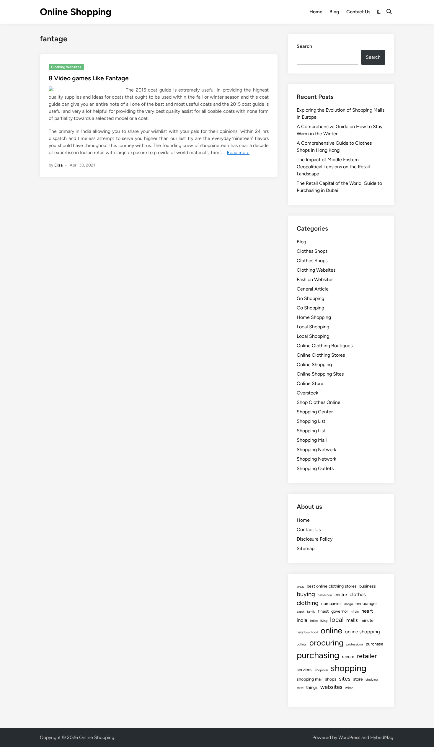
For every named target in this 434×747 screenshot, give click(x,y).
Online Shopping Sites (320, 374)
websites (331, 687)
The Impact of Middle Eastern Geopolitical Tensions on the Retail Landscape (333, 167)
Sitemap (305, 548)
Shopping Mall (312, 440)
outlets (301, 644)
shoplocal (321, 670)
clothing (308, 602)
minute (366, 620)
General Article (313, 289)
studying (372, 679)
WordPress (349, 737)
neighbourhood (307, 632)
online (331, 630)
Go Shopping (310, 298)
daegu (348, 604)
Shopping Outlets (315, 468)
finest (323, 611)
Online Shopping (75, 11)
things (312, 687)
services (304, 669)
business (367, 586)
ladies (314, 621)
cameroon (325, 595)
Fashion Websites (315, 279)
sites (344, 678)
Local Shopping (313, 327)
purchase (374, 644)
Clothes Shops (312, 251)
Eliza (58, 165)
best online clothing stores (332, 586)
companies (331, 603)
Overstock (307, 393)
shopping (348, 668)
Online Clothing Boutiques (325, 345)
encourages (366, 603)
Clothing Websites (66, 67)
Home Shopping (314, 317)
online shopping (362, 632)
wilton (349, 688)
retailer (367, 656)
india (302, 620)
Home (315, 11)
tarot (300, 688)
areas (300, 586)
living (323, 621)
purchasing (318, 655)
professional (354, 644)
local (337, 619)
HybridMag (381, 737)
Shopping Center (315, 412)
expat (300, 612)
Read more (238, 152)
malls (352, 620)
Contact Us (358, 11)
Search (304, 46)
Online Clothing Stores (321, 355)
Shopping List (311, 421)
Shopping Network (316, 449)
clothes (358, 594)
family (311, 612)
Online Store (310, 383)
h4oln (355, 612)
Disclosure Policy (314, 539)
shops (330, 679)
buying (306, 594)
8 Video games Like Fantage (89, 78)
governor (339, 611)
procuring (326, 642)
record (348, 656)
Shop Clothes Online (318, 402)
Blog (334, 11)
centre (341, 594)
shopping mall (309, 679)
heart (367, 611)
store (358, 679)
